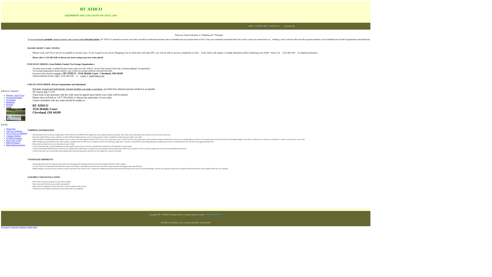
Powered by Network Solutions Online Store (19, 227)
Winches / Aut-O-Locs (15, 95)
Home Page (11, 129)
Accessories (11, 100)
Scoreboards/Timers (14, 98)
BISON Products (13, 143)
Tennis (9, 107)
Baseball (9, 104)
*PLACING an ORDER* (16, 133)
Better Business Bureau (15, 145)
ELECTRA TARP (13, 140)
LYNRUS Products (14, 138)
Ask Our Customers (14, 131)
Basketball (10, 102)
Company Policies (13, 136)
